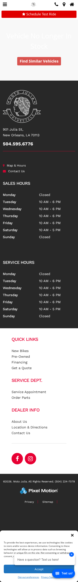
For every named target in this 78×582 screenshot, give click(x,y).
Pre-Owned (21, 356)
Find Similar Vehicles (39, 61)
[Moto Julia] (39, 106)
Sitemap (47, 501)
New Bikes (20, 351)
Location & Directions (29, 427)
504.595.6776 (18, 144)
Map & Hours (16, 165)
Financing (19, 362)
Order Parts (21, 398)
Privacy (29, 501)
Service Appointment (29, 392)
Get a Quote (22, 368)
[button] (72, 535)
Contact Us (16, 171)
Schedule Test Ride (40, 14)
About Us (19, 421)
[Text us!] (63, 574)
